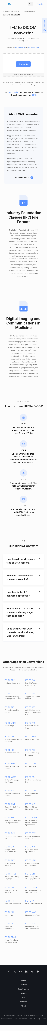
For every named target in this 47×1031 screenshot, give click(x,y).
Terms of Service (17, 85)
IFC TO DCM (30, 763)
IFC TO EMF (10, 763)
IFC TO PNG (30, 723)
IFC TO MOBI (30, 912)
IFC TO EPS (9, 847)
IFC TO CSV (30, 833)
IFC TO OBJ (10, 804)
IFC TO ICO (9, 750)
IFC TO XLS (30, 804)
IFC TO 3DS (10, 790)
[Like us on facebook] (9, 972)
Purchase (23, 993)
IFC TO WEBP (10, 777)
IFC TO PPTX (31, 924)
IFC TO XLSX (10, 818)
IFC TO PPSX (10, 937)
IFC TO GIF (9, 736)
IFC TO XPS (30, 847)
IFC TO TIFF (30, 694)
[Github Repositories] (32, 972)
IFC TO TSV (10, 833)
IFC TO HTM (30, 860)
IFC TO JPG (30, 707)
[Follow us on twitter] (15, 972)
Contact (32, 1019)
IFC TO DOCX (31, 887)
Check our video (21, 178)
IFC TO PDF (10, 680)
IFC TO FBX (30, 777)
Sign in (40, 4)
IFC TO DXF (10, 694)
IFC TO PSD (30, 750)
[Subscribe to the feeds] (38, 972)
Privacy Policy (30, 85)
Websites (23, 1002)
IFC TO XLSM (31, 818)
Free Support (23, 989)
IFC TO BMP (30, 736)
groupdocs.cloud (33, 47)
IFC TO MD (9, 912)
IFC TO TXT (30, 901)
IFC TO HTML (10, 874)
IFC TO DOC (10, 887)
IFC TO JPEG (10, 723)
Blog (23, 997)
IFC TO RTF (10, 901)
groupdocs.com (20, 47)
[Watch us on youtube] (20, 972)
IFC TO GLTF (30, 790)
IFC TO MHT (30, 874)
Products (23, 985)
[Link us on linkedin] (26, 972)
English (43, 1019)
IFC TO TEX (10, 860)
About (23, 1006)
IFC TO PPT (10, 924)
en (29, 4)
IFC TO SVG (30, 680)
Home (23, 980)
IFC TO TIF (9, 707)
